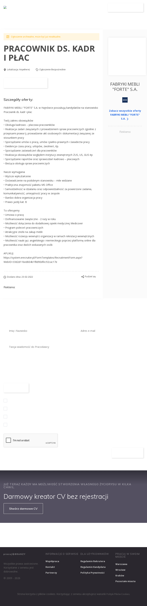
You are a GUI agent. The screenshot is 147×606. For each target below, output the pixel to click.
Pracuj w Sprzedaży (82, 530)
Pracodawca (78, 7)
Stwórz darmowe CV (23, 508)
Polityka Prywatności (92, 572)
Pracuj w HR (13, 539)
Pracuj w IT (57, 530)
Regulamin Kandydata (93, 567)
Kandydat (97, 7)
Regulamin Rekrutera (92, 561)
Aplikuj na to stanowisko (25, 83)
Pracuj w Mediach (37, 539)
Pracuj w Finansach (111, 530)
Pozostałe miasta (125, 581)
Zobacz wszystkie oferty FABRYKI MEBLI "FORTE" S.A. (125, 114)
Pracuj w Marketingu (66, 539)
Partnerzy (51, 572)
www (125, 100)
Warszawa (121, 564)
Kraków (119, 575)
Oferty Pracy (57, 7)
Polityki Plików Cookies (117, 594)
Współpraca (52, 561)
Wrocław (120, 569)
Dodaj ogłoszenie (125, 7)
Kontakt (50, 567)
